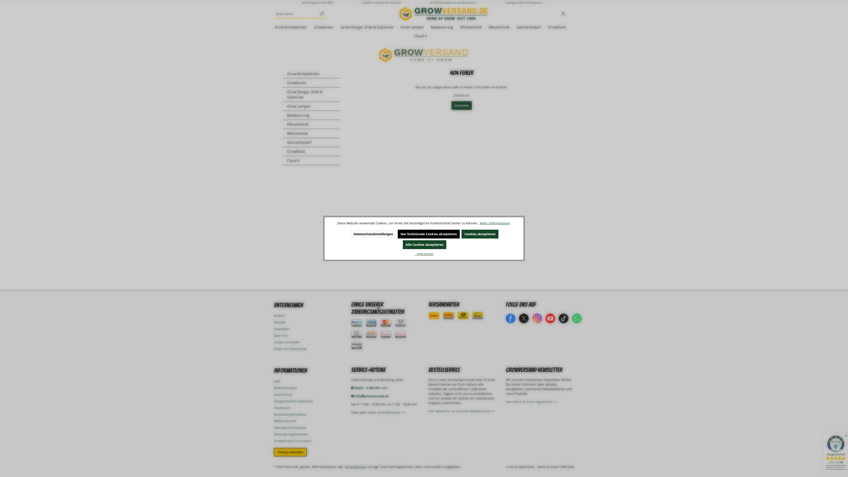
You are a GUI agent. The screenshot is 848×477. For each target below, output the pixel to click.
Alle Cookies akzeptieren (424, 244)
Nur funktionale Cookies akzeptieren (429, 234)
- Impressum (424, 254)
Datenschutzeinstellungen (373, 234)
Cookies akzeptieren (480, 234)
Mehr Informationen (495, 223)
